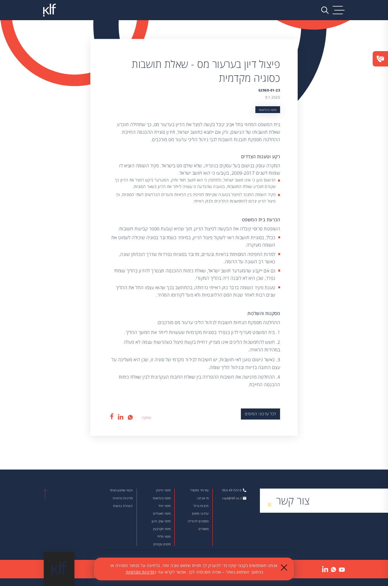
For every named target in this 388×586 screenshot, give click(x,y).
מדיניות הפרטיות (140, 572)
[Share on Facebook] (111, 416)
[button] (339, 10)
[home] (49, 10)
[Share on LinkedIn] (121, 417)
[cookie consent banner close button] (284, 567)
